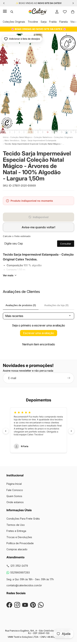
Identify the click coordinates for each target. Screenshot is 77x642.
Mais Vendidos (11, 140)
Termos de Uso (15, 524)
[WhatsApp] (41, 605)
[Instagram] (17, 605)
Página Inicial (14, 483)
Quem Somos (14, 496)
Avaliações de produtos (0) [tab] (21, 305)
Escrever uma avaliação (38, 333)
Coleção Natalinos (43, 137)
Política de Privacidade (20, 543)
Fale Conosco (14, 490)
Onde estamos (15, 502)
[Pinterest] (33, 605)
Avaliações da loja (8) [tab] (56, 305)
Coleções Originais (14, 21)
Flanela (63, 21)
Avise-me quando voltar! (38, 227)
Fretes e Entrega (16, 530)
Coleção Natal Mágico (21, 137)
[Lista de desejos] (65, 12)
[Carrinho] (73, 12)
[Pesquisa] (12, 12)
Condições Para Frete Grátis (23, 518)
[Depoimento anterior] (6, 431)
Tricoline (33, 21)
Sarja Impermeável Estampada (42, 140)
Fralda (53, 21)
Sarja (44, 21)
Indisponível (41, 217)
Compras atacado (16, 549)
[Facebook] (9, 605)
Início (5, 137)
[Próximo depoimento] (71, 431)
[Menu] (5, 12)
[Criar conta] (69, 378)
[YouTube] (25, 605)
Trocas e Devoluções (19, 537)
